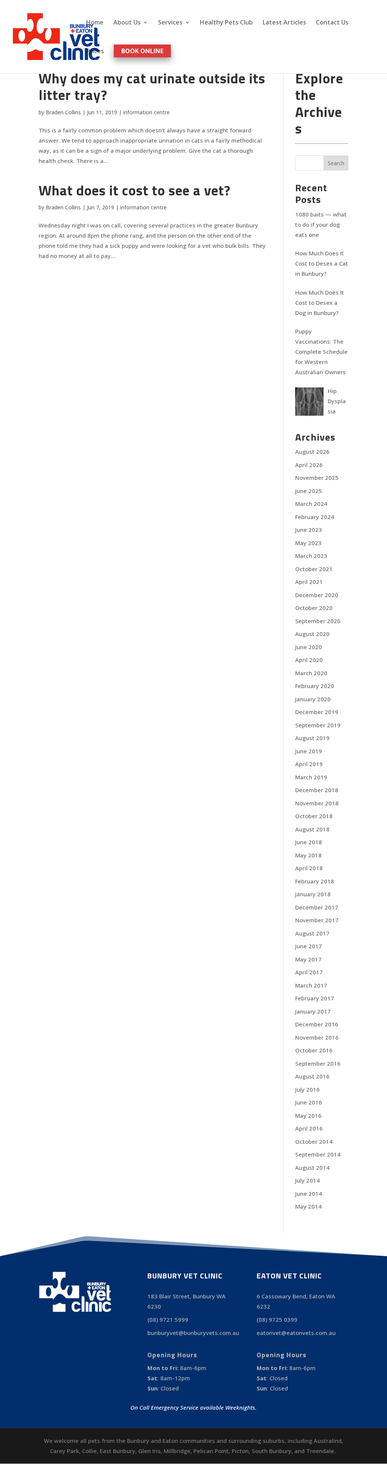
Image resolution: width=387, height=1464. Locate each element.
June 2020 (308, 647)
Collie (89, 1451)
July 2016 (307, 1089)
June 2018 (308, 842)
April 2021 (309, 581)
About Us (127, 23)
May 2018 (308, 855)
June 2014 (308, 1193)
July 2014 (307, 1180)
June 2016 (308, 1102)
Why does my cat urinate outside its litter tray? (152, 86)
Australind (328, 1440)
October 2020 (314, 607)
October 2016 (314, 1050)
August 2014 (312, 1167)
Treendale (320, 1451)
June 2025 (308, 491)
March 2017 (311, 985)
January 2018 (313, 894)
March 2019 (311, 777)
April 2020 (309, 660)
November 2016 (317, 1037)
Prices (95, 51)
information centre (146, 112)
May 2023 (308, 543)
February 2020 (314, 686)
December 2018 (316, 790)
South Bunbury (271, 1451)
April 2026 (309, 465)
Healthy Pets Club (226, 23)
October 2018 (314, 816)
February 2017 (314, 998)
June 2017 (308, 946)
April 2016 (309, 1128)
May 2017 (308, 959)
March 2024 (311, 503)
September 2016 (318, 1063)
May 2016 (308, 1115)
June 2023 (308, 529)
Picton (240, 1451)
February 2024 (314, 517)
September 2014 (318, 1154)
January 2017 (313, 1011)
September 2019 (318, 725)
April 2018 (309, 868)
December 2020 (316, 595)
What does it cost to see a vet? (135, 190)
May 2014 (308, 1206)
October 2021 (314, 569)
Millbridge (177, 1451)
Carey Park (64, 1451)
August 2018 (312, 829)
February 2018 (314, 881)
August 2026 (312, 451)
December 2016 (316, 1024)
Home (95, 23)
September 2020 (318, 621)
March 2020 (311, 673)
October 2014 (314, 1141)
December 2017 (316, 907)
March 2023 (311, 555)
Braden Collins (63, 112)
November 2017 (317, 920)
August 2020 (312, 634)
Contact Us (332, 23)
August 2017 (312, 933)
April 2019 (309, 764)
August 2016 (312, 1076)
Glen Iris (149, 1451)
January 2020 (313, 699)
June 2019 (308, 751)
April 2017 (309, 972)
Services (170, 23)
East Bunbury (117, 1451)
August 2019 (312, 738)
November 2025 (317, 477)
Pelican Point (211, 1451)
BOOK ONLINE (142, 51)
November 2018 (317, 803)
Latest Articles (284, 23)
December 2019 (316, 712)
